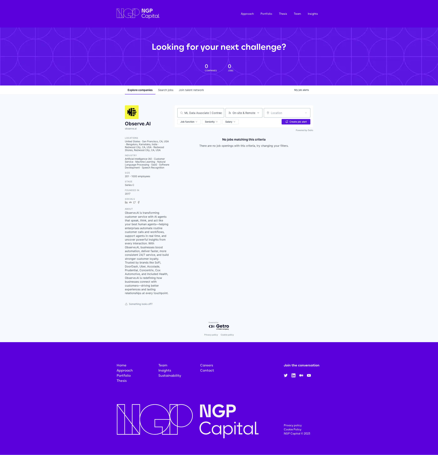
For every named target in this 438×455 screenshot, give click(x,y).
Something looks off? (140, 303)
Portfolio (266, 14)
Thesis (283, 14)
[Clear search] (219, 113)
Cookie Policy (292, 429)
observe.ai (131, 128)
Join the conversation (301, 365)
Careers (206, 365)
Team (297, 14)
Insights (313, 14)
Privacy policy (211, 334)
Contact (207, 370)
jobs (165, 90)
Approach (247, 14)
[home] (155, 14)
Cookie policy (227, 334)
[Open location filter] (306, 113)
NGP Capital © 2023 (297, 433)
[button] (189, 121)
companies (140, 90)
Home (121, 365)
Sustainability (169, 375)
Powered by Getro (304, 130)
